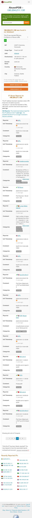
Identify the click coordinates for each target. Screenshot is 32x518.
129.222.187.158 (8, 465)
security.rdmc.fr (24, 275)
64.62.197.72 (23, 486)
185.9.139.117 (23, 489)
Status (15, 512)
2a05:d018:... (7, 459)
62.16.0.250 (22, 467)
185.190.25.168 (23, 479)
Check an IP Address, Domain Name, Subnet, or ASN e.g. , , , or (16, 17)
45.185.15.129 (7, 470)
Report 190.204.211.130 (16, 85)
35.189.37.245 (23, 470)
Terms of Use (20, 506)
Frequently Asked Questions (19, 510)
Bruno (21, 187)
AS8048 (16, 53)
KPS (21, 375)
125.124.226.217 (24, 476)
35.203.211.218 (7, 489)
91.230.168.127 (23, 483)
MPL (19, 120)
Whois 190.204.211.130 (16, 89)
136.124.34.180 (7, 483)
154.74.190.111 (7, 463)
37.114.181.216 (7, 478)
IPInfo (16, 81)
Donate (20, 512)
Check (26, 22)
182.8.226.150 (23, 460)
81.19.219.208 (7, 485)
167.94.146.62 (7, 476)
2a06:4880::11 (7, 472)
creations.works (24, 161)
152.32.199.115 (23, 463)
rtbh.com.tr (23, 357)
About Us (8, 510)
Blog (4, 510)
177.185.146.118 (24, 473)
